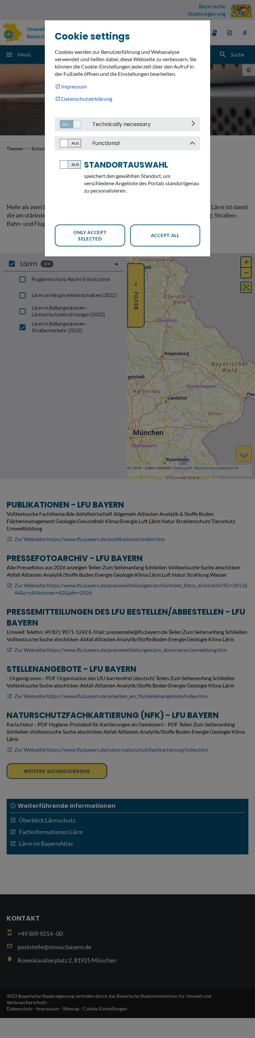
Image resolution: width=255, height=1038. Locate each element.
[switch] (68, 124)
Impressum (74, 86)
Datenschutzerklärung (86, 98)
